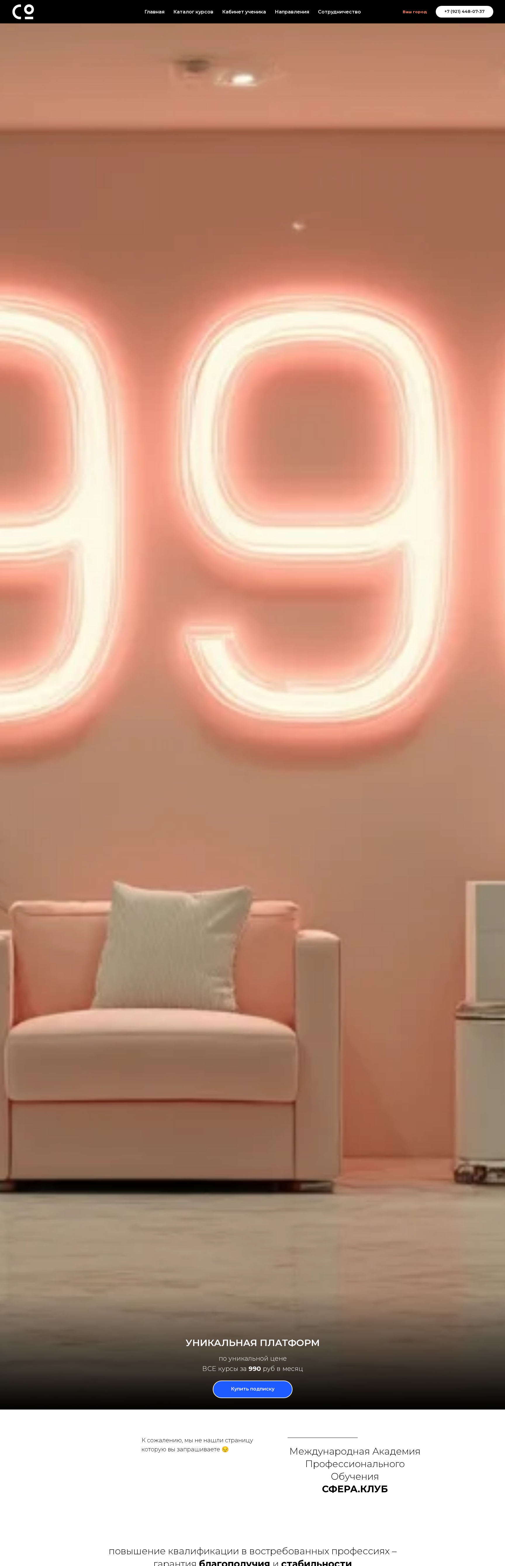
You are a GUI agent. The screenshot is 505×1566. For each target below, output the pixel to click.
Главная (154, 12)
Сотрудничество (339, 12)
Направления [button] (292, 12)
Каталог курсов (193, 12)
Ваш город (415, 11)
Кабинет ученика (244, 12)
